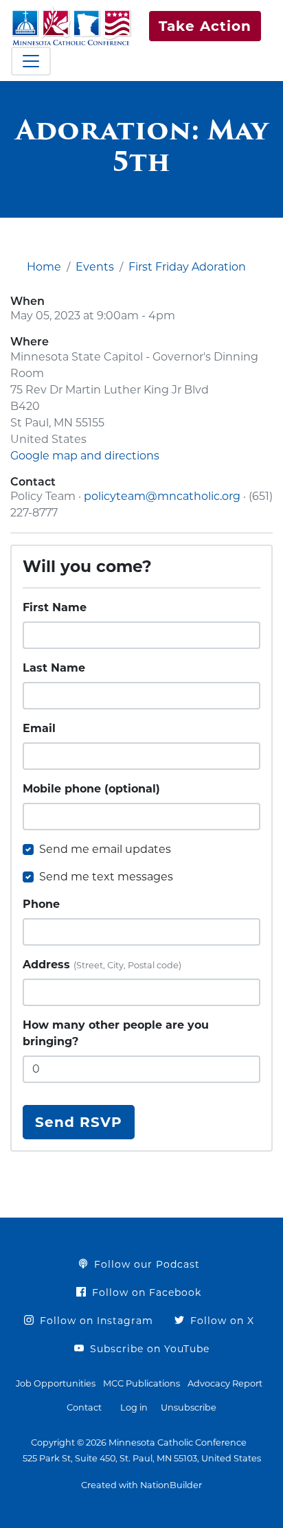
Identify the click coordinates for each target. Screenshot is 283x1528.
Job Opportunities (55, 1383)
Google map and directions (84, 455)
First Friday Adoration (187, 266)
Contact (84, 1407)
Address (102, 964)
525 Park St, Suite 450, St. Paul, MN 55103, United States (142, 1458)
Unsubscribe (188, 1407)
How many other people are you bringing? (116, 1033)
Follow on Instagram (94, 1320)
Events (95, 266)
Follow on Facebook (145, 1292)
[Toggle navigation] (31, 61)
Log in (134, 1407)
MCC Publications (141, 1383)
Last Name (54, 667)
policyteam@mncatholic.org (162, 496)
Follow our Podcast (145, 1264)
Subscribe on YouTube (148, 1349)
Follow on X (220, 1320)
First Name (55, 607)
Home (44, 266)
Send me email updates (105, 849)
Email (39, 728)
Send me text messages (106, 876)
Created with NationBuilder (141, 1485)
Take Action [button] (205, 26)
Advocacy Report (225, 1383)
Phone (41, 904)
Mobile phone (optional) (91, 788)
